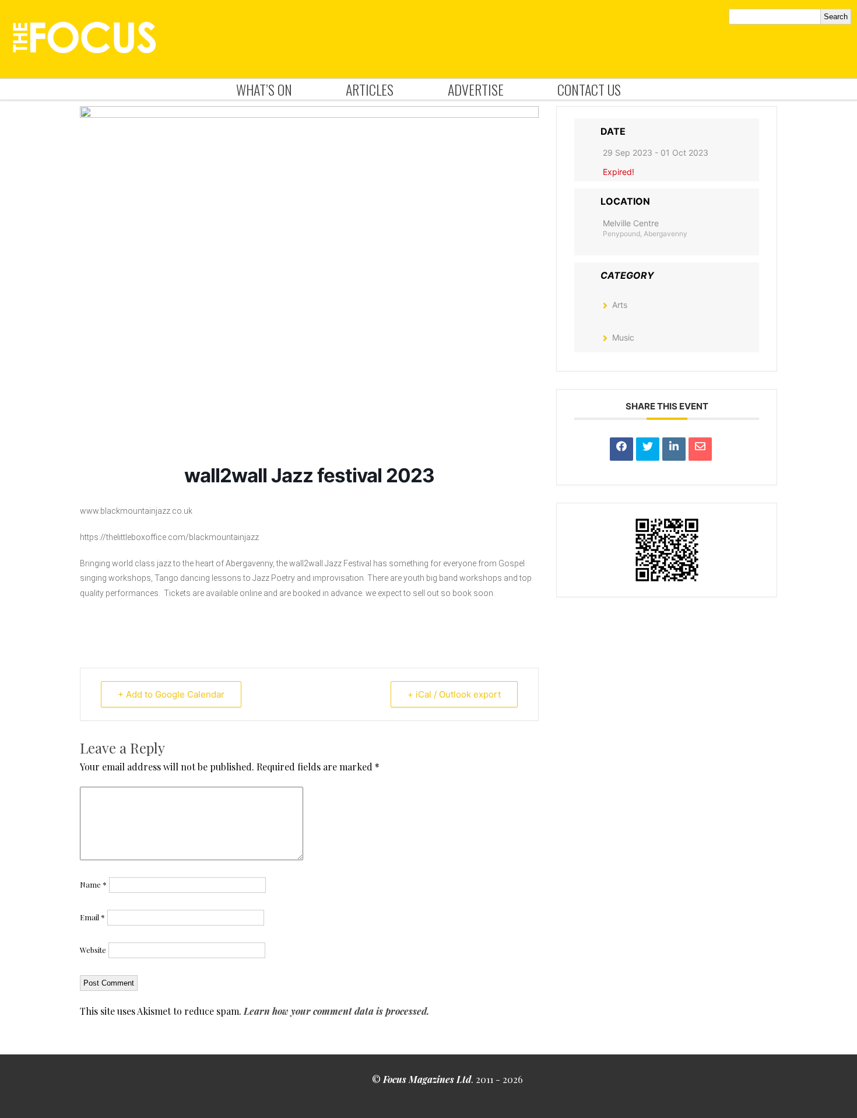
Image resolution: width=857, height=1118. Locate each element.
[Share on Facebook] (621, 449)
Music (623, 337)
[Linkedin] (674, 449)
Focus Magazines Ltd (427, 1079)
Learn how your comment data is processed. (336, 1011)
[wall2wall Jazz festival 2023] (309, 114)
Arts (619, 305)
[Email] (700, 449)
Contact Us (589, 89)
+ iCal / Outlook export (454, 694)
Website (93, 950)
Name (93, 884)
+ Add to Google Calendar (171, 694)
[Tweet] (647, 449)
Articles (370, 89)
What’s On (264, 89)
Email (92, 917)
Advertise (476, 89)
